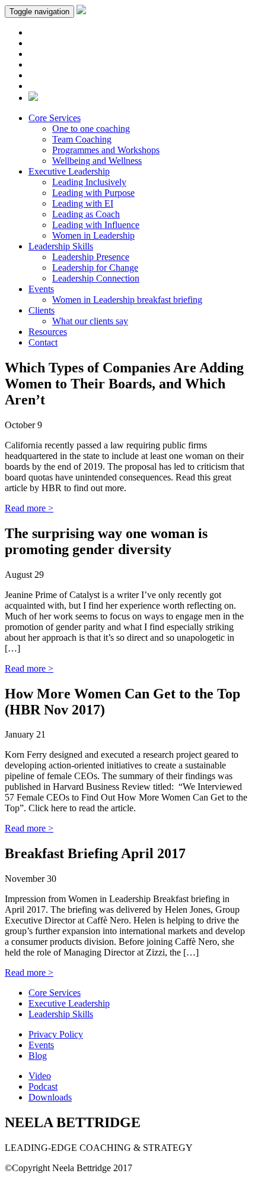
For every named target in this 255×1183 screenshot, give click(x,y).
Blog (37, 1056)
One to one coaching (91, 129)
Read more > (29, 508)
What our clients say (90, 321)
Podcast (43, 1086)
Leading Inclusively (89, 182)
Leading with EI (82, 203)
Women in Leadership (93, 235)
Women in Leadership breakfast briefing (127, 300)
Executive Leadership (69, 171)
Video (39, 1076)
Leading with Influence (95, 225)
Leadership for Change (95, 267)
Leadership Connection (95, 278)
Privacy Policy (55, 1034)
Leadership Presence (90, 257)
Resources (47, 332)
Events (41, 289)
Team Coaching (81, 139)
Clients (41, 310)
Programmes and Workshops (106, 150)
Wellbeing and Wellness (97, 161)
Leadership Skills (60, 246)
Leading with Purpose (93, 193)
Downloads (50, 1097)
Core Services (54, 118)
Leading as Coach (86, 214)
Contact (43, 342)
